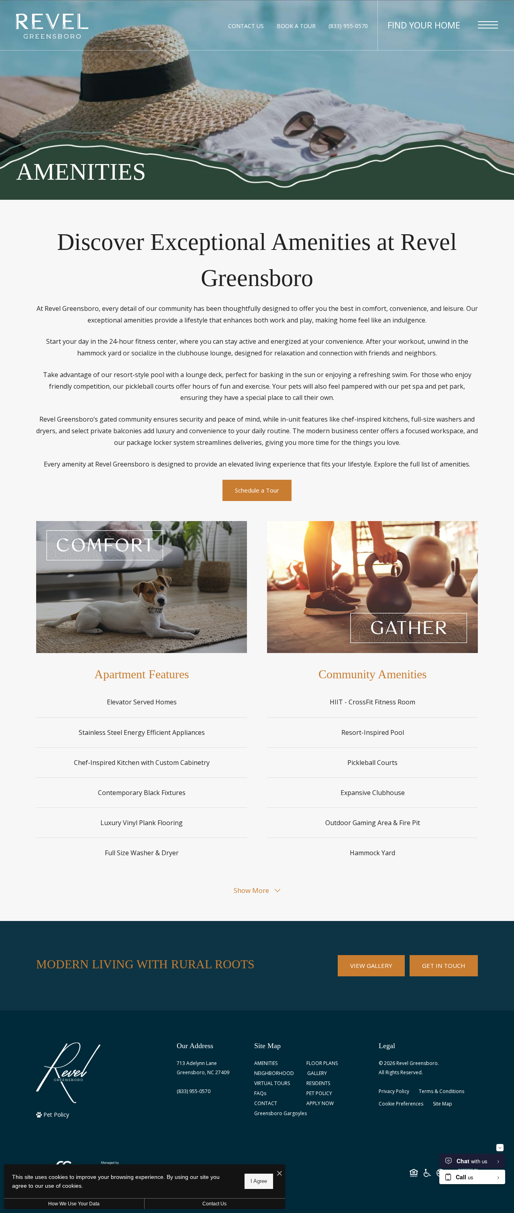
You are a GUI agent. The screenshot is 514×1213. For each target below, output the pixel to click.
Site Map (442, 1103)
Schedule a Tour (257, 490)
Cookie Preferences (401, 1103)
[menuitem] (274, 1064)
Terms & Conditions (441, 1091)
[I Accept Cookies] (279, 1173)
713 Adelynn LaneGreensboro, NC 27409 (203, 1068)
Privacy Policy (394, 1091)
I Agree (259, 1181)
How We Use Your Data (74, 1204)
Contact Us (214, 1204)
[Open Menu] (488, 24)
